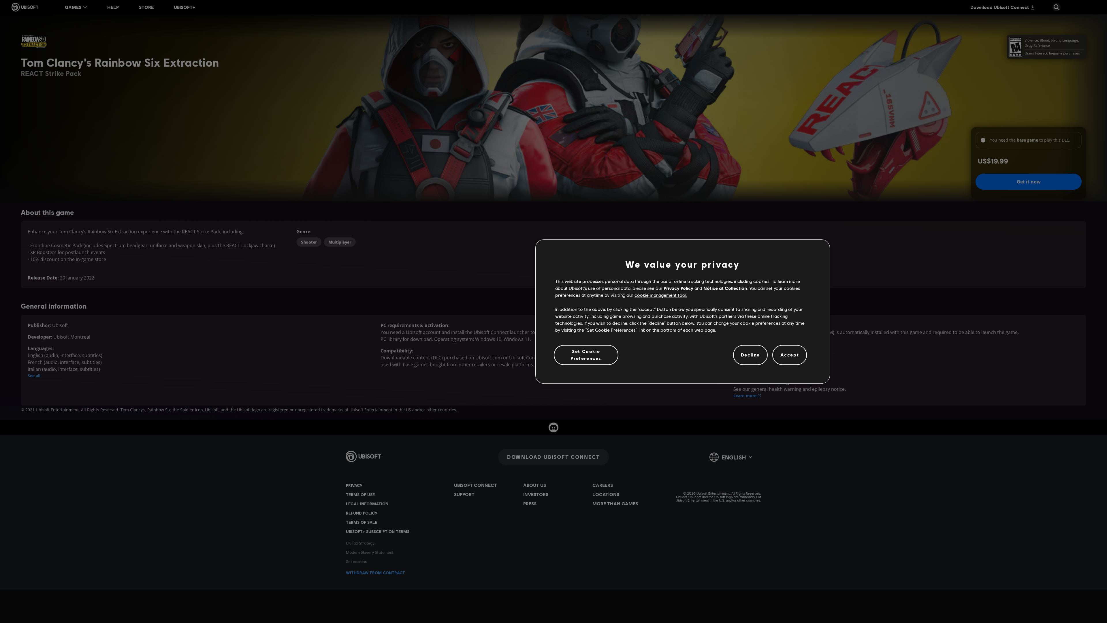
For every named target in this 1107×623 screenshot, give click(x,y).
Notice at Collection (725, 288)
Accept (789, 355)
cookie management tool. (661, 295)
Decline (750, 355)
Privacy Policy (678, 288)
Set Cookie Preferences (586, 354)
